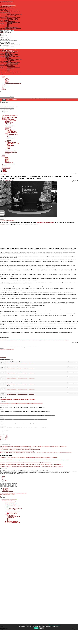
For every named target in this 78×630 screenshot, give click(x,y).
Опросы (6, 133)
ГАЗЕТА (4, 99)
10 (0, 437)
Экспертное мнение (5, 85)
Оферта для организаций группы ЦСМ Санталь (7, 494)
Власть (6, 78)
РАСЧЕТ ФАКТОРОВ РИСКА (5, 39)
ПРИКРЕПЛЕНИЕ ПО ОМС (5, 12)
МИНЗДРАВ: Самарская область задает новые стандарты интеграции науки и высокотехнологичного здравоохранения (24, 427)
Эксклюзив (4, 165)
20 (4, 438)
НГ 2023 (8, 146)
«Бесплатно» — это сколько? (11, 137)
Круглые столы (8, 129)
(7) (2, 116)
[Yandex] (0, 37)
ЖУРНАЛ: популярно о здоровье (9, 117)
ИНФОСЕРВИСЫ (14, 99)
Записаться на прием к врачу (22, 378)
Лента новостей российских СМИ (10, 150)
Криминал (4, 89)
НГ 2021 (8, 148)
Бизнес (3, 76)
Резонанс (4, 87)
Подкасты (7, 128)
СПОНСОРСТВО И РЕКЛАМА (5, 61)
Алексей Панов (2, 457)
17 (0, 438)
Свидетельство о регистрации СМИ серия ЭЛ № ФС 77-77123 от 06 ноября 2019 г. (13, 493)
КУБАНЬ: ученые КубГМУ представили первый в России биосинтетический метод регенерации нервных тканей (23, 419)
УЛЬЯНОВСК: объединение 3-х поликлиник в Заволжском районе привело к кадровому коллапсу (17, 451)
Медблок (6, 82)
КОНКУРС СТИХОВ (3, 31)
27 (4, 439)
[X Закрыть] (10, 72)
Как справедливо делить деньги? (13, 511)
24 (0, 439)
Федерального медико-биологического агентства (45, 222)
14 (5, 437)
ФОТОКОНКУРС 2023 (11, 142)
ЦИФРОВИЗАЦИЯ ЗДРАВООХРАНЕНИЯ (11, 131)
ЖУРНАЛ (8, 99)
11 (1, 437)
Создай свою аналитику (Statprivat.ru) (10, 126)
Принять (36, 628)
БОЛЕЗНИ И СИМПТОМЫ (4, 56)
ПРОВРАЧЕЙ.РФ (3, 9)
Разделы (3, 112)
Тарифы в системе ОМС (12, 132)
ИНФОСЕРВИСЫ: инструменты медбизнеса (8, 119)
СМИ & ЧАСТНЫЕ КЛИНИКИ (10, 139)
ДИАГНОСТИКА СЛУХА (4, 45)
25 (1, 439)
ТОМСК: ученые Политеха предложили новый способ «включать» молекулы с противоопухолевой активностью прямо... (25, 411)
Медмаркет (7, 121)
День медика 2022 (11, 145)
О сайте (3, 110)
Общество (7, 79)
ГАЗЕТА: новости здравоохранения (10, 115)
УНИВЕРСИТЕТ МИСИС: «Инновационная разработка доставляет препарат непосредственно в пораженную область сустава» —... (27, 415)
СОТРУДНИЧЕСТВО (3, 64)
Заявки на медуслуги (9, 124)
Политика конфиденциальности (7, 491)
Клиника (3, 88)
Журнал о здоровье (5, 490)
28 (5, 439)
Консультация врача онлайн (11, 378)
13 (4, 437)
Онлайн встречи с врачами (10, 120)
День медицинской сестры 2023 (13, 516)
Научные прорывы (5, 86)
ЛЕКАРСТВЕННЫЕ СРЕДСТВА (5, 53)
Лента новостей (5, 489)
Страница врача (31, 378)
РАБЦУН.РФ (2, 23)
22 (6, 438)
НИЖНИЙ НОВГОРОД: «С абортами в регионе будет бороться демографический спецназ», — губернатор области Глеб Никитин (28, 462)
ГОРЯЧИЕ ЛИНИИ (3, 20)
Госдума (6, 80)
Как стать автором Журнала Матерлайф (12, 522)
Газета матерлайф (5, 488)
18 (1, 438)
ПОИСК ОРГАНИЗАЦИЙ (4, 17)
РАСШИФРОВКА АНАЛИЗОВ (5, 6)
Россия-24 (2, 224)
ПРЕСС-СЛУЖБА (8, 180)
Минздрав (7, 81)
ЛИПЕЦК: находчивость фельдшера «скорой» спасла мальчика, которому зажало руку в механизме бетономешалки (20, 449)
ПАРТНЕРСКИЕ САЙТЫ (4, 28)
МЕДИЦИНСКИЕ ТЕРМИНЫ (5, 50)
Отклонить (41, 628)
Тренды (3, 84)
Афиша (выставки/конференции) (9, 123)
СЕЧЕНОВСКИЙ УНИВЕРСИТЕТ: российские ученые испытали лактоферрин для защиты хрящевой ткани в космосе (25, 423)
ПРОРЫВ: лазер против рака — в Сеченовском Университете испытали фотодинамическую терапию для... (22, 407)
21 (5, 438)
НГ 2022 (8, 147)
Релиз (3, 77)
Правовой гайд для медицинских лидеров (13, 83)
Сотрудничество (5, 111)
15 (6, 437)
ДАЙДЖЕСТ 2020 (3, 34)
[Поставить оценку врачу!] (24, 361)
